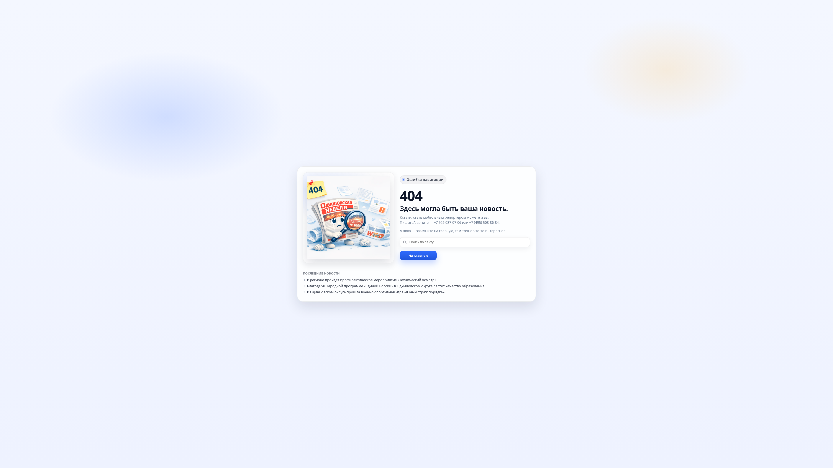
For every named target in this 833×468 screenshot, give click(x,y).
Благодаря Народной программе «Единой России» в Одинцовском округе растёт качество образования (395, 286)
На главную (418, 255)
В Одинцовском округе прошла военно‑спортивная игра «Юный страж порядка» (375, 292)
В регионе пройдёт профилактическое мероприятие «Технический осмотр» (371, 280)
